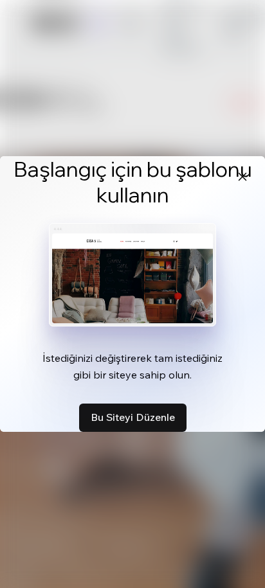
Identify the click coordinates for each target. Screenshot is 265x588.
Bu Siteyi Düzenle (133, 417)
